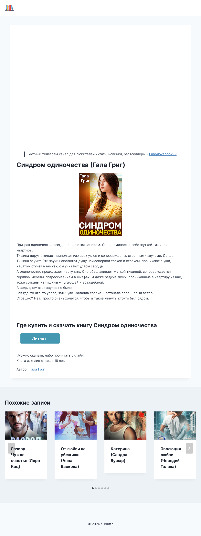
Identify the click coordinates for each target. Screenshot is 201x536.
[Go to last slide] (11, 448)
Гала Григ (37, 369)
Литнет (39, 338)
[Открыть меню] (192, 8)
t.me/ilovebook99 (163, 154)
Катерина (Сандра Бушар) (120, 454)
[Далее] (189, 448)
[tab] (93, 488)
